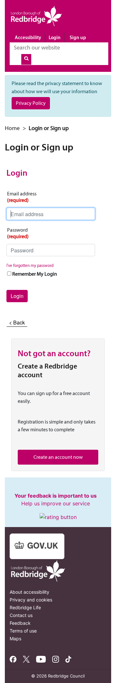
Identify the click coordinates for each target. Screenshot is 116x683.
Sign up (78, 37)
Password (18, 233)
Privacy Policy (31, 103)
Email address (21, 197)
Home (12, 128)
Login (55, 37)
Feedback (20, 623)
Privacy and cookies (31, 599)
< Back (17, 322)
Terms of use (23, 630)
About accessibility (29, 592)
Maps (15, 638)
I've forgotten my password (29, 265)
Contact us (21, 615)
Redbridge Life (25, 607)
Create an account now (58, 457)
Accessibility (28, 37)
